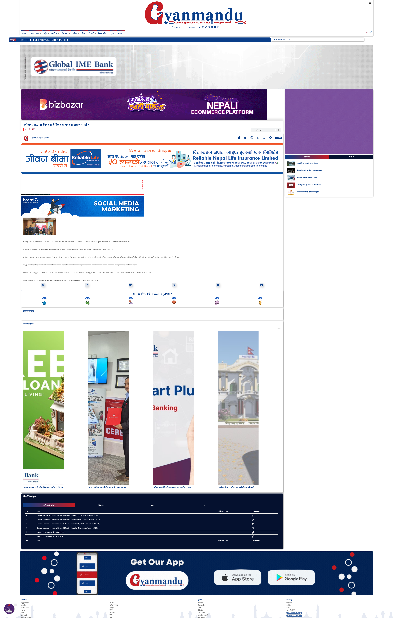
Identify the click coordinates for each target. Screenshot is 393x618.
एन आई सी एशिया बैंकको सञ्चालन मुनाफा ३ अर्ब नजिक (170, 487)
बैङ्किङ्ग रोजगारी (202, 610)
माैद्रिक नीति (100, 505)
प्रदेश (111, 615)
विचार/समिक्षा (102, 33)
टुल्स (112, 33)
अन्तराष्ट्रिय (112, 612)
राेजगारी (91, 33)
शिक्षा (83, 33)
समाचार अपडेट (34, 33)
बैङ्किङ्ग (45, 33)
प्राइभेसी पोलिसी (290, 610)
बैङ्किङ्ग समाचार (25, 603)
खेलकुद (112, 607)
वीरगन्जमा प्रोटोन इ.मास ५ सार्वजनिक (307, 178)
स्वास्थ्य (111, 602)
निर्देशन (152, 505)
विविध (111, 610)
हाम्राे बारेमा (289, 603)
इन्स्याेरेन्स (23, 605)
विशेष (199, 608)
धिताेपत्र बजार (25, 608)
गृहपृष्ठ (24, 33)
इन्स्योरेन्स (54, 33)
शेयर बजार (65, 33)
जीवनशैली (24, 615)
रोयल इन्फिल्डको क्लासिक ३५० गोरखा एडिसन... (310, 171)
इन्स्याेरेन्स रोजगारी (203, 615)
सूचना (120, 33)
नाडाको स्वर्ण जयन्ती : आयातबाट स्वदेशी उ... (308, 192)
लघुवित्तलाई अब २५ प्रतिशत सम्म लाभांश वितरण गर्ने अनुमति (107, 487)
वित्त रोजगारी (201, 612)
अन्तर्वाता (200, 603)
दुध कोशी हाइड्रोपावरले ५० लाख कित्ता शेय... (308, 163)
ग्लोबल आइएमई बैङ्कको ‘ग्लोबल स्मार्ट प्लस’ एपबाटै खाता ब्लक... (43, 487)
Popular (307, 157)
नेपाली (370, 32)
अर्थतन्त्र (75, 33)
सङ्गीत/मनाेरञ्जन (114, 605)
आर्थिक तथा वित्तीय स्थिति (49, 505)
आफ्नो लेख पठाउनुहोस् (294, 615)
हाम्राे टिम (288, 605)
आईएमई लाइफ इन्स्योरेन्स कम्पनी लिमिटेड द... (309, 185)
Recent (351, 157)
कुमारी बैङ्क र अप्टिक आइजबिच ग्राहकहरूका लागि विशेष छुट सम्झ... (239, 487)
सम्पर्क (288, 608)
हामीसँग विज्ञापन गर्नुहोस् (294, 612)
